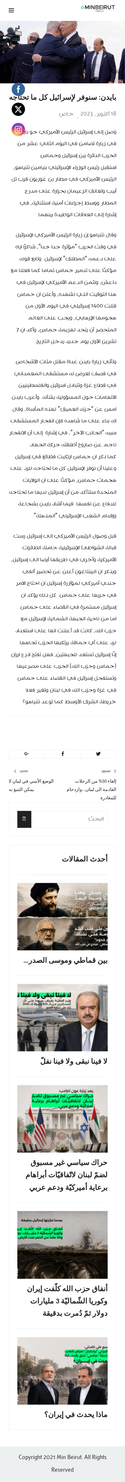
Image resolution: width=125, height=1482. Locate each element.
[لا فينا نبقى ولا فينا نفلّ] (62, 1017)
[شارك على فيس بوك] (62, 754)
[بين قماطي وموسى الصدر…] (62, 916)
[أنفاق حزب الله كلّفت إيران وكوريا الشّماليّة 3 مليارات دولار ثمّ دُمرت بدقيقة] (62, 1244)
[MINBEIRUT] (81, 8)
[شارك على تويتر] (98, 754)
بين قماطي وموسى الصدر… (65, 961)
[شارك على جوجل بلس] (26, 754)
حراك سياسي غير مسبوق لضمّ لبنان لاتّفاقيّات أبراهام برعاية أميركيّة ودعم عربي (67, 1175)
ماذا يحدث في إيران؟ (76, 1415)
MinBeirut (76, 731)
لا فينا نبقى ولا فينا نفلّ (74, 1062)
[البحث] (24, 819)
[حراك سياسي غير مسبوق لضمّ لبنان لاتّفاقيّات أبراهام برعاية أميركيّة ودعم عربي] (62, 1119)
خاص (66, 114)
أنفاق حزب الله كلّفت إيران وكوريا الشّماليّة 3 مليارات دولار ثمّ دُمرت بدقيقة (67, 1301)
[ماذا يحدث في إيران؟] (62, 1371)
